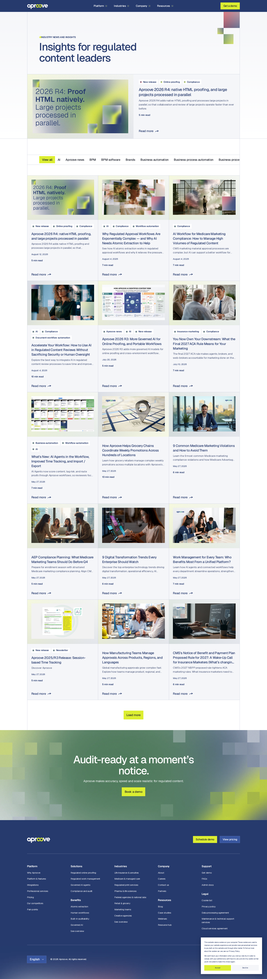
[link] (133, 106)
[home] (37, 6)
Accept (217, 968)
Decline (245, 968)
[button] (100, 6)
